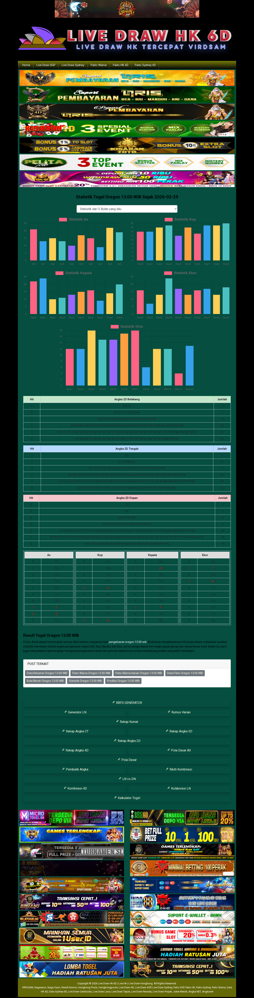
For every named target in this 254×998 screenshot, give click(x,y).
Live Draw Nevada (141, 991)
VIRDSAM (27, 987)
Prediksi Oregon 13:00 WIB (123, 680)
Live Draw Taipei (121, 991)
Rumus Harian (180, 712)
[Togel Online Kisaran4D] (127, 128)
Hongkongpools (108, 987)
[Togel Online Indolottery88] (182, 902)
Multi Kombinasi (180, 769)
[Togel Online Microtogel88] (71, 817)
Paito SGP (178, 987)
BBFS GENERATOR (128, 703)
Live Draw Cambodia (80, 991)
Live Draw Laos (101, 991)
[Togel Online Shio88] (182, 952)
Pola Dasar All (180, 750)
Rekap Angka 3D (180, 731)
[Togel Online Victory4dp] (71, 834)
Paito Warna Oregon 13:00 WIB (91, 673)
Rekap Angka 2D (128, 741)
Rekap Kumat (128, 722)
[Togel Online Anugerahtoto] (182, 885)
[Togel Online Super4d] (127, 111)
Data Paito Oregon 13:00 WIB (185, 673)
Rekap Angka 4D (77, 750)
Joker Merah (180, 991)
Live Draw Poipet (162, 991)
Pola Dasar (129, 760)
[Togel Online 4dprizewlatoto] (71, 935)
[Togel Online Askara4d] (71, 885)
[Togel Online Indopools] (182, 935)
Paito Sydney (203, 987)
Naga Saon (53, 987)
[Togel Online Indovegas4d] (182, 969)
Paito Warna (99, 65)
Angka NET (195, 991)
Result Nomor (69, 987)
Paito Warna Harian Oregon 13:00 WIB (138, 673)
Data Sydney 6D (58, 991)
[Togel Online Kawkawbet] (71, 851)
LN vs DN (129, 779)
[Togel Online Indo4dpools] (71, 969)
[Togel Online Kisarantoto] (127, 145)
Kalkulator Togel (128, 798)
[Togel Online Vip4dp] (182, 851)
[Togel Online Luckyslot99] (182, 834)
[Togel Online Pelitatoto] (127, 162)
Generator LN (76, 712)
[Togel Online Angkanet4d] (182, 919)
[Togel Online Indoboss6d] (182, 817)
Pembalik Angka (76, 769)
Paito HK (190, 987)
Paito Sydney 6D (145, 65)
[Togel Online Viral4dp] (127, 179)
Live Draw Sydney (73, 65)
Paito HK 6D (120, 65)
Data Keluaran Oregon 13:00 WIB (47, 673)
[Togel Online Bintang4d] (71, 902)
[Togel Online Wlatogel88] (71, 919)
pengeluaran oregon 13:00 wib (128, 642)
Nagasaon (40, 987)
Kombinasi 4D (77, 788)
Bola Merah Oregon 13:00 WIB (45, 680)
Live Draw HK (126, 987)
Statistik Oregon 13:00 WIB (85, 680)
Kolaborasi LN (180, 788)
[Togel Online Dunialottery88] (182, 868)
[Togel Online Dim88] (127, 95)
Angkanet (207, 991)
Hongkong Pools (87, 987)
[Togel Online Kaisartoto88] (71, 952)
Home (26, 65)
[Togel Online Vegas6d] (71, 868)
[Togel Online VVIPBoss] (127, 78)
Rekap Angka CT (77, 731)
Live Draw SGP (46, 65)
